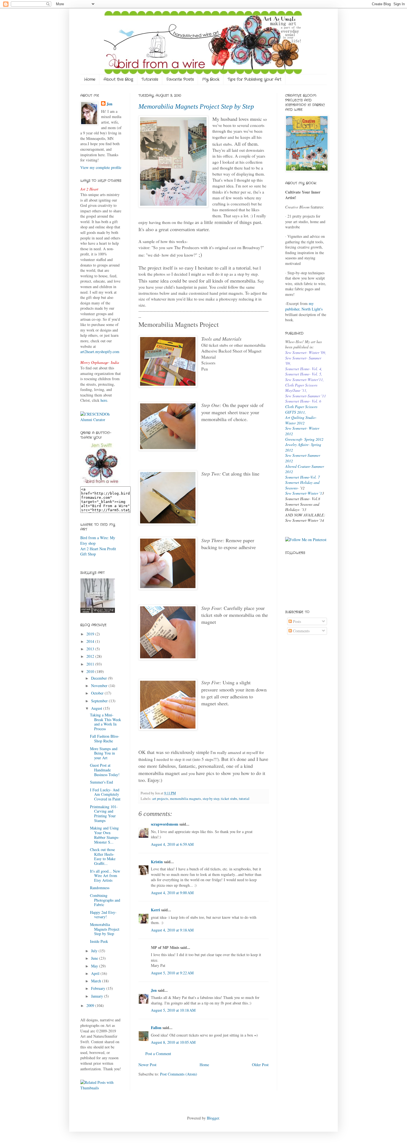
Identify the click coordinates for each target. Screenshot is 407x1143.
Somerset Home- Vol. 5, (303, 374)
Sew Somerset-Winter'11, (304, 379)
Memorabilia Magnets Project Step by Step (196, 106)
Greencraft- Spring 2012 (304, 439)
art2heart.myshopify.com (99, 351)
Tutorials (149, 79)
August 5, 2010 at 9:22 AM (172, 972)
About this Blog (118, 79)
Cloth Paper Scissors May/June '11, (301, 387)
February (98, 988)
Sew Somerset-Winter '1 (303, 493)
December (99, 678)
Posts (296, 621)
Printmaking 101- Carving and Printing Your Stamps (104, 813)
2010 (90, 671)
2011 (90, 664)
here (104, 400)
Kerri (155, 910)
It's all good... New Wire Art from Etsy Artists (105, 875)
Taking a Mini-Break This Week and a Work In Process (105, 721)
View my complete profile (100, 167)
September (100, 700)
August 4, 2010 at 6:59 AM (172, 844)
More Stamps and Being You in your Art (103, 753)
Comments (301, 630)
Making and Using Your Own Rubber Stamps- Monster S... (104, 834)
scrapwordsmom (164, 824)
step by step (211, 798)
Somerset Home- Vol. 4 (303, 368)
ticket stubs (229, 798)
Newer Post (147, 1064)
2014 (90, 641)
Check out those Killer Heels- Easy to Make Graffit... (102, 856)
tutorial (244, 798)
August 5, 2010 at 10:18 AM (173, 1010)
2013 (90, 648)
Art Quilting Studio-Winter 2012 (301, 420)
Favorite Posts (180, 79)
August (97, 708)
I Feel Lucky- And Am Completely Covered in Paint (105, 794)
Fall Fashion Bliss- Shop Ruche (104, 738)
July (95, 950)
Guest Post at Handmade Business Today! (105, 770)
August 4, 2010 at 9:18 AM (172, 930)
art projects (160, 798)
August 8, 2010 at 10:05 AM (173, 1042)
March (96, 980)
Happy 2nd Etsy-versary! (103, 915)
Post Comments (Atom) (178, 1074)
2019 (90, 633)
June (95, 958)
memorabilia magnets (185, 798)
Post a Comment (158, 1053)
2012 (90, 656)
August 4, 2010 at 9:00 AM (172, 892)
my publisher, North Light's (304, 306)
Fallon (156, 1027)
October (98, 693)
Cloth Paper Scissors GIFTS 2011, (301, 409)
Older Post (260, 1064)
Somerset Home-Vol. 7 (302, 477)
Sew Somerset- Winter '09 (305, 352)
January (97, 996)
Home (89, 79)
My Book (210, 79)
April (96, 973)
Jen (154, 990)
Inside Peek (99, 941)
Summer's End (101, 782)
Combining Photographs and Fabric (105, 900)
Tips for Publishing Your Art (254, 79)
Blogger (213, 1118)
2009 (90, 1005)
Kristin (157, 862)
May (95, 966)
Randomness (99, 887)
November (100, 685)
